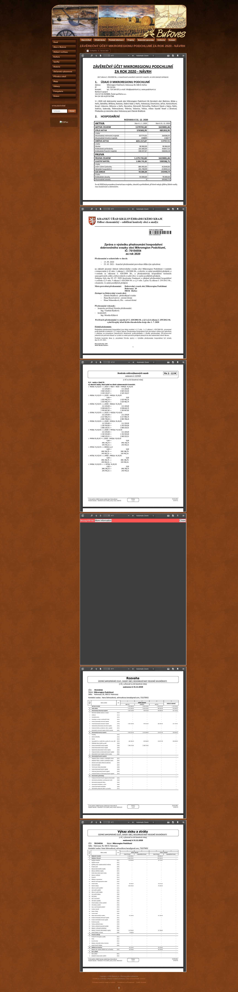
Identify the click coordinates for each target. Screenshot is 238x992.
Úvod (55, 42)
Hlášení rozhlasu (60, 52)
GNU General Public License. (136, 978)
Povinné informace (116, 40)
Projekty (131, 40)
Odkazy (56, 86)
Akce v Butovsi (59, 47)
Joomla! (95, 978)
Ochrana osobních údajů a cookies (103, 982)
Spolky (56, 62)
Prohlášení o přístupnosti (125, 982)
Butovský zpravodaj (146, 40)
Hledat (71, 111)
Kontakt (172, 40)
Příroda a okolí (59, 77)
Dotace (56, 96)
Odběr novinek (141, 982)
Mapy (55, 81)
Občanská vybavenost (62, 72)
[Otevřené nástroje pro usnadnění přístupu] (119, 988)
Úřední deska (100, 40)
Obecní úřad (86, 40)
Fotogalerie (58, 91)
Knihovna (161, 40)
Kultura (56, 57)
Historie (56, 67)
